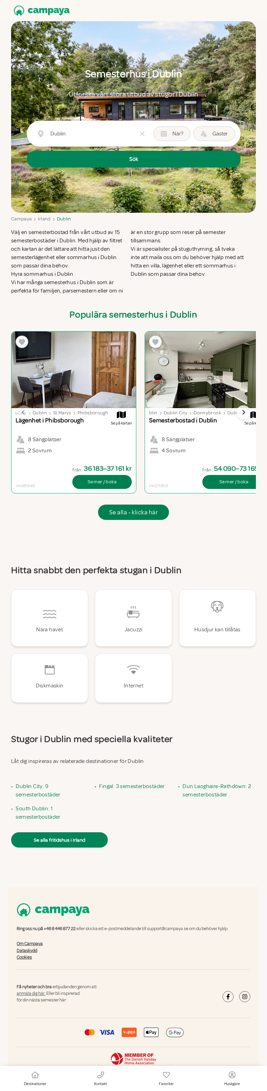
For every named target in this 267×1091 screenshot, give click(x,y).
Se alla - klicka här (133, 512)
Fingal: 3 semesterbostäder (131, 786)
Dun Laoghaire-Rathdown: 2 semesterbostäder (217, 790)
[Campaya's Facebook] (228, 996)
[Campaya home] (40, 10)
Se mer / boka (102, 482)
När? (177, 133)
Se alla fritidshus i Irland (59, 839)
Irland (44, 219)
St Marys (62, 413)
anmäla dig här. (31, 993)
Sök (133, 159)
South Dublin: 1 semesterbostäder (38, 812)
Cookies (24, 957)
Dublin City (176, 413)
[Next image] (243, 412)
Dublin (64, 219)
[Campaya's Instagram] (244, 996)
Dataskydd (27, 950)
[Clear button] (142, 133)
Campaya (21, 219)
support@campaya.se (167, 929)
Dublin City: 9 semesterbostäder (38, 790)
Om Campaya (30, 944)
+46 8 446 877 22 (60, 929)
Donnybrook (207, 413)
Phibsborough (93, 413)
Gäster (220, 133)
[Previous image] (24, 412)
